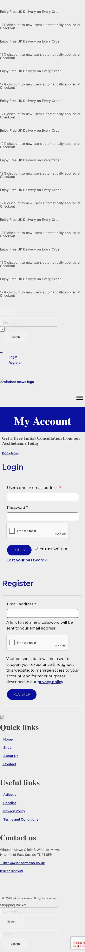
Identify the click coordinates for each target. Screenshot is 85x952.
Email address (30, 603)
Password (26, 507)
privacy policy (50, 682)
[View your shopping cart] (42, 371)
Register (21, 694)
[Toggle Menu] (79, 398)
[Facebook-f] (5, 882)
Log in (19, 550)
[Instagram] (16, 882)
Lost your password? (26, 560)
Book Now (10, 453)
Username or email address (42, 487)
